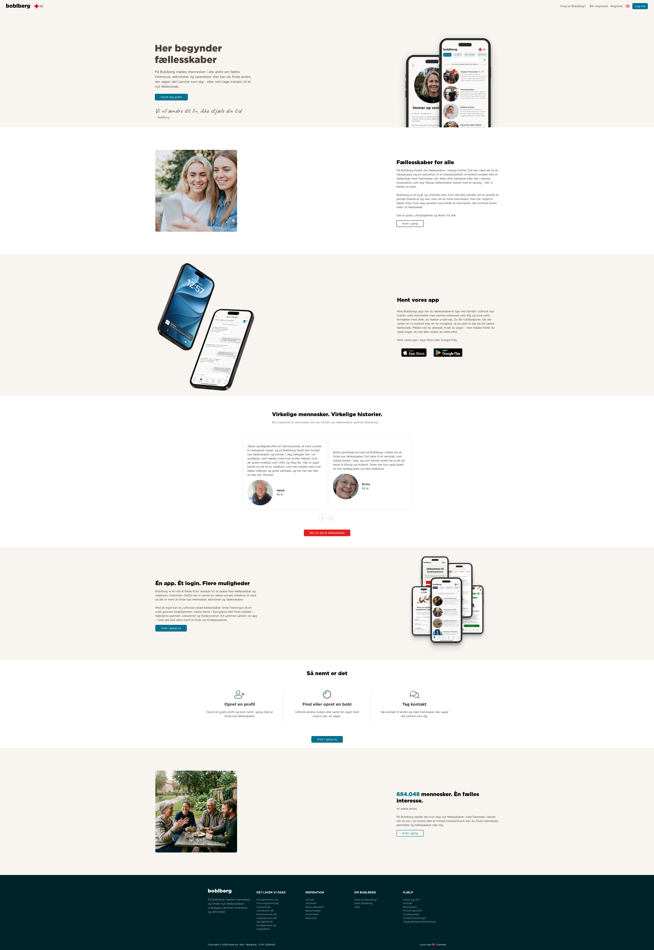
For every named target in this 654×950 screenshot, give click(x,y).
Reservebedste (314, 907)
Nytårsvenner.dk (266, 914)
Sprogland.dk (264, 921)
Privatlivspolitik (412, 910)
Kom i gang (410, 223)
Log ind (640, 6)
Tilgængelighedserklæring (419, 921)
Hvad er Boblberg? (573, 6)
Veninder (311, 903)
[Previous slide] (322, 518)
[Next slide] (331, 518)
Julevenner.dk (265, 910)
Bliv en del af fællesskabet (327, 533)
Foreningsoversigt (267, 903)
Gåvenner (311, 918)
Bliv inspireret (599, 6)
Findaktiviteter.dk (267, 899)
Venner (309, 899)
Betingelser (410, 907)
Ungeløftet (263, 928)
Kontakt (407, 903)
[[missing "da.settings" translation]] (627, 6)
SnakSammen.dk (266, 918)
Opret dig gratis (171, 97)
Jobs (357, 907)
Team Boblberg (363, 903)
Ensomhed (311, 914)
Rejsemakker (313, 910)
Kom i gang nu (171, 628)
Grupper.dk (263, 907)
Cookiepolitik (411, 914)
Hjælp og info (411, 899)
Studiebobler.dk (266, 925)
